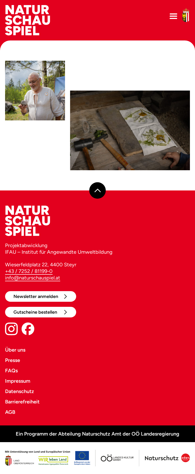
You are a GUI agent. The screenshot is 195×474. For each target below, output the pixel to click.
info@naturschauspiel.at (32, 278)
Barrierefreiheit (22, 402)
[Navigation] (173, 16)
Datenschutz (19, 391)
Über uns (15, 350)
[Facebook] (28, 330)
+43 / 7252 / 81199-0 (29, 271)
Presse (12, 360)
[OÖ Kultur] (116, 458)
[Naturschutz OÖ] (167, 458)
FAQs (11, 371)
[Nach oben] (97, 190)
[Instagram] (11, 330)
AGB (10, 412)
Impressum (17, 381)
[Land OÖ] (47, 458)
